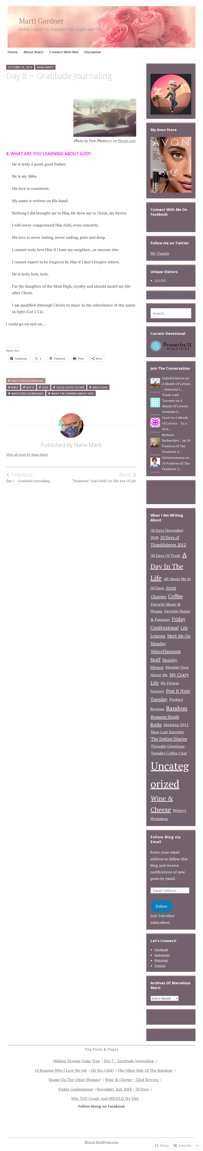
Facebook (161, 949)
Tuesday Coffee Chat (169, 753)
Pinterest (161, 960)
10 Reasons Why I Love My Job (61, 1070)
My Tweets (159, 253)
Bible (14, 387)
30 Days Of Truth (165, 555)
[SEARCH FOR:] (171, 313)
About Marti (33, 52)
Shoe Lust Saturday (167, 731)
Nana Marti (45, 67)
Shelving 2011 (176, 724)
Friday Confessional (75, 1089)
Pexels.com (127, 140)
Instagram (161, 955)
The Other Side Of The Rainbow (145, 1070)
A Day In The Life (168, 566)
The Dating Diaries (169, 739)
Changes (158, 596)
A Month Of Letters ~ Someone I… (176, 406)
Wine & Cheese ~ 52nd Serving (131, 1079)
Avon (171, 588)
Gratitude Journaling (27, 381)
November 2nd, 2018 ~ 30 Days (123, 1089)
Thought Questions (168, 746)
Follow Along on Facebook (101, 1106)
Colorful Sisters (173, 378)
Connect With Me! (63, 52)
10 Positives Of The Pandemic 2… (176, 446)
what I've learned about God (73, 393)
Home (13, 52)
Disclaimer (92, 52)
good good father (70, 387)
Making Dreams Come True (76, 1060)
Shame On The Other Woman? (75, 1079)
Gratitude (100, 387)
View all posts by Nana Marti (27, 454)
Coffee (175, 596)
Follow (161, 906)
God (45, 387)
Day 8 (30, 387)
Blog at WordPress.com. (101, 1142)
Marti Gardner (41, 21)
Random (176, 708)
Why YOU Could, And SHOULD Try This (105, 1098)
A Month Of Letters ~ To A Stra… (175, 423)
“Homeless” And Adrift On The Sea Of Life (104, 477)
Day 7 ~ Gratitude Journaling (28, 477)
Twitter (160, 965)
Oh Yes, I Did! (102, 1070)
